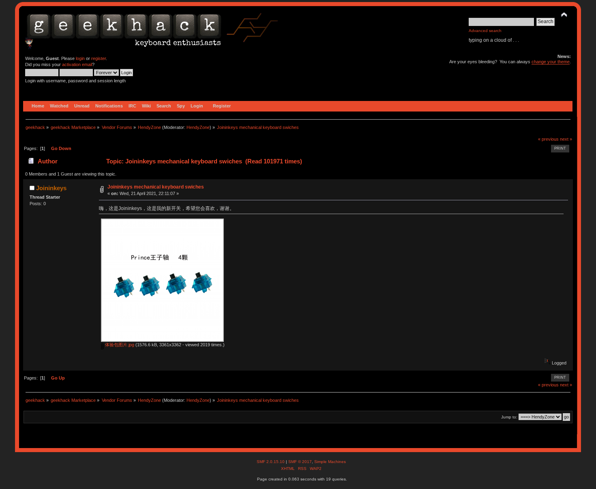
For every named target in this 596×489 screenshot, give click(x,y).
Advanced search (485, 30)
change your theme (551, 61)
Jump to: (509, 417)
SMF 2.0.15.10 (271, 461)
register (98, 58)
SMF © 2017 (300, 461)
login (80, 58)
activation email (77, 64)
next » (566, 139)
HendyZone (198, 127)
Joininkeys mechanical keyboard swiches (155, 187)
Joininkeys (51, 187)
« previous (548, 139)
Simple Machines (330, 461)
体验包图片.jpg (119, 344)
